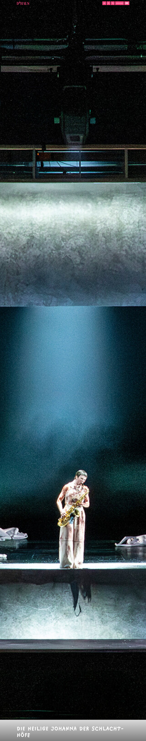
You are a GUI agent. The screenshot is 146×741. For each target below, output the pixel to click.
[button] (104, 3)
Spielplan (119, 3)
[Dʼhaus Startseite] (23, 3)
